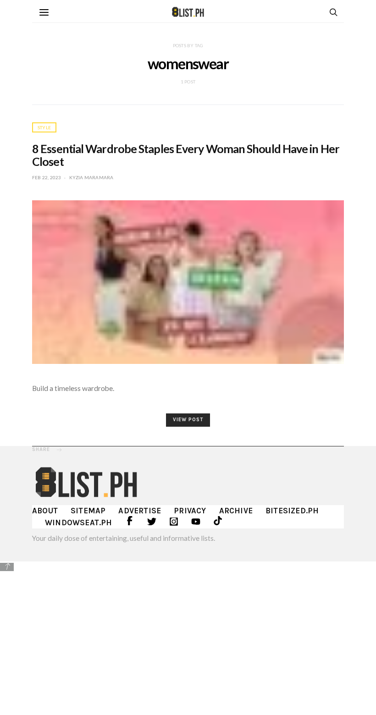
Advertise (139, 510)
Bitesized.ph (292, 510)
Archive (236, 510)
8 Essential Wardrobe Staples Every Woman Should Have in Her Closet (185, 155)
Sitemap (88, 510)
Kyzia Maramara (91, 177)
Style (44, 127)
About (45, 510)
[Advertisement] (188, 637)
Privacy (190, 510)
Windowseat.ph (78, 522)
